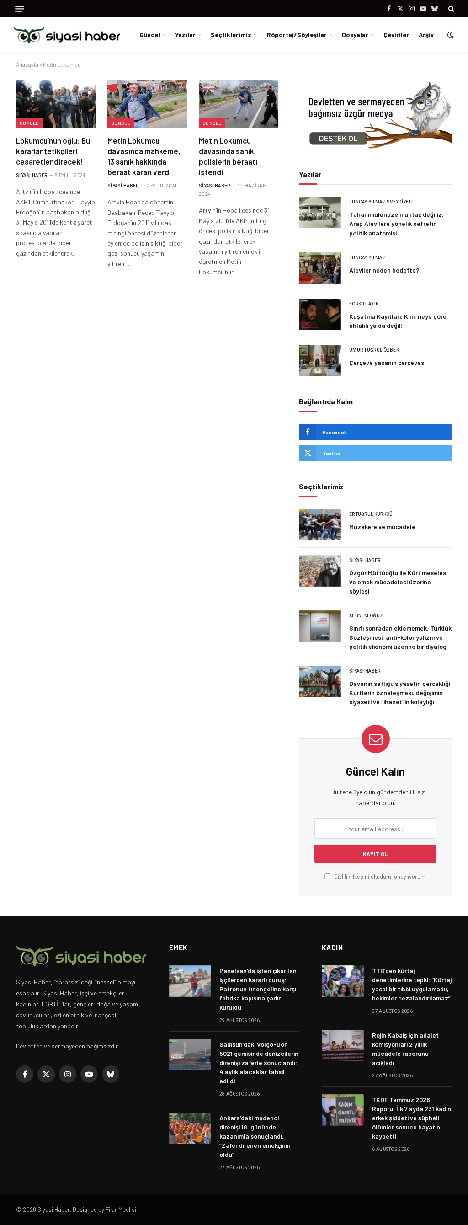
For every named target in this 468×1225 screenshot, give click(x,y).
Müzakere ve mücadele (382, 526)
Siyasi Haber (32, 175)
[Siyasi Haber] (67, 35)
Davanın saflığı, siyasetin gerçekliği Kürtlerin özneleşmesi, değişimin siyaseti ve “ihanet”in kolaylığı (399, 692)
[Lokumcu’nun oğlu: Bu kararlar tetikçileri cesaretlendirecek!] (56, 104)
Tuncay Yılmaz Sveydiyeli (381, 201)
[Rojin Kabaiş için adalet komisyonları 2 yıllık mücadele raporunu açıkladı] (343, 1045)
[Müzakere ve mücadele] (320, 524)
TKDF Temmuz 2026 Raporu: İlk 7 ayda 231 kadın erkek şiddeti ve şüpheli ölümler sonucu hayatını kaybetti (411, 1118)
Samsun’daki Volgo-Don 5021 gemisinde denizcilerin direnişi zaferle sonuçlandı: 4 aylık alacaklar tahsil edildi (258, 1062)
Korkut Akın (364, 303)
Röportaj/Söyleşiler (297, 34)
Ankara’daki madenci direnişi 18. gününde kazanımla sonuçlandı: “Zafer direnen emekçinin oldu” (255, 1136)
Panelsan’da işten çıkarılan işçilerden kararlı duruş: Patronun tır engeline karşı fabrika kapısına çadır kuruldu (258, 989)
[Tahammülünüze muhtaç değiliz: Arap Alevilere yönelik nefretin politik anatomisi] (320, 212)
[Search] (450, 8)
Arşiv (426, 34)
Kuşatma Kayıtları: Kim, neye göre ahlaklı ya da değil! (398, 320)
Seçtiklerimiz (231, 34)
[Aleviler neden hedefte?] (320, 268)
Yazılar (185, 34)
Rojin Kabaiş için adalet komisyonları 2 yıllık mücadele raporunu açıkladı (405, 1048)
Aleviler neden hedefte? (384, 270)
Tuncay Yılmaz (367, 257)
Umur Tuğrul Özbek (374, 350)
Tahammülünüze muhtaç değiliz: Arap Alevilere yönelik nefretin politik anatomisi (396, 223)
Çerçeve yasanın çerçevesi (387, 362)
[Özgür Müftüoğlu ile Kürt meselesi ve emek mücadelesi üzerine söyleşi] (320, 571)
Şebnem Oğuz (366, 615)
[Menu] (19, 9)
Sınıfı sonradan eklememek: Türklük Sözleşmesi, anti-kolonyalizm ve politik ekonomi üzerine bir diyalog (400, 637)
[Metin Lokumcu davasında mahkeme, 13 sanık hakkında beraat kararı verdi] (147, 104)
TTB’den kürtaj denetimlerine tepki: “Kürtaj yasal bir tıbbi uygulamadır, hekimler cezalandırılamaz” (412, 984)
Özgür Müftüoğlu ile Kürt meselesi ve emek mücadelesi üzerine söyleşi (398, 582)
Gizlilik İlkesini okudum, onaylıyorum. (380, 876)
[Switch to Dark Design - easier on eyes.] (449, 34)
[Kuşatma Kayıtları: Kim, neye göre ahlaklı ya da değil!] (320, 314)
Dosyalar (355, 34)
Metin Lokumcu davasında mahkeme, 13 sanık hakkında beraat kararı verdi (144, 156)
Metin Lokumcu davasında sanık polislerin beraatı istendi (228, 156)
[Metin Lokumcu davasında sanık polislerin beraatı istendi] (238, 104)
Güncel (149, 34)
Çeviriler (396, 34)
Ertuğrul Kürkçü (371, 514)
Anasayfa (27, 64)
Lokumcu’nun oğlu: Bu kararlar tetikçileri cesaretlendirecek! (53, 151)
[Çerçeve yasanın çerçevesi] (320, 360)
